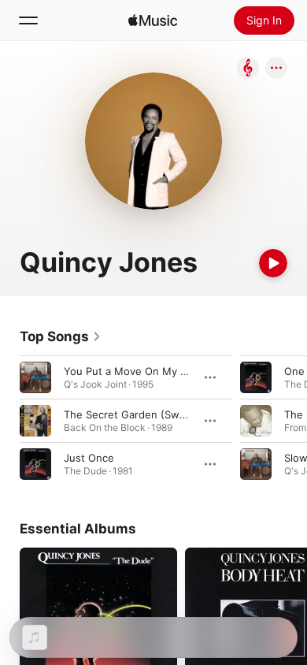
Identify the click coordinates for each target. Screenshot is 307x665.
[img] (152, 20)
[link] (61, 336)
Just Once (89, 457)
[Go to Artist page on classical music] (248, 69)
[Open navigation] (28, 20)
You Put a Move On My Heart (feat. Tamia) (168, 371)
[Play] (273, 263)
